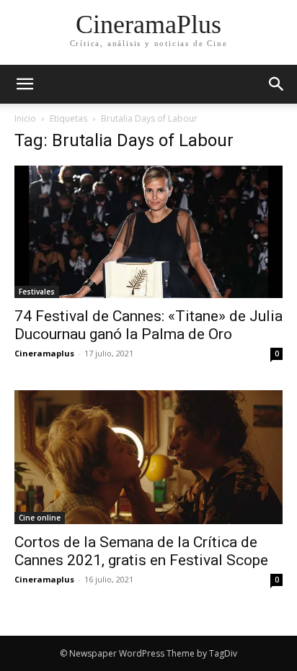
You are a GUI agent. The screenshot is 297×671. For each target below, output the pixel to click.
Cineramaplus (44, 353)
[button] (277, 84)
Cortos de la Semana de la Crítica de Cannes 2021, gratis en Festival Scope (141, 551)
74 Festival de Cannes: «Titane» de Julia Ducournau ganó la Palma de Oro (148, 325)
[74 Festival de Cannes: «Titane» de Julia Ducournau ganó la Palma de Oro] (148, 232)
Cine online (40, 518)
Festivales (37, 292)
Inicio (25, 118)
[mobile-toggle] (24, 84)
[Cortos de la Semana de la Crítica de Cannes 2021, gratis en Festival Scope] (148, 456)
